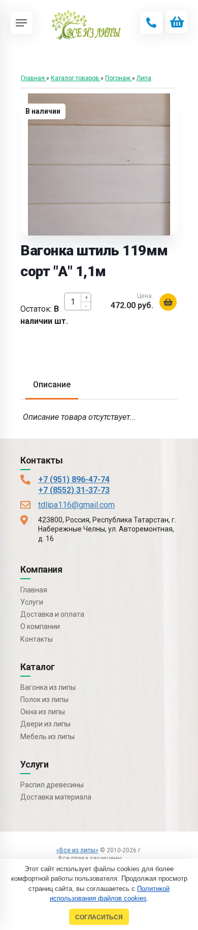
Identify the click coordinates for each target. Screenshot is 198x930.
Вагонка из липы (48, 687)
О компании (40, 626)
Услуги (31, 602)
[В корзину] (168, 302)
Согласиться (99, 917)
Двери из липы (45, 724)
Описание (52, 384)
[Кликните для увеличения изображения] (99, 164)
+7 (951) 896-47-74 (74, 479)
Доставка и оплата (52, 614)
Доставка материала (55, 797)
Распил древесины (52, 785)
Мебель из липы (47, 737)
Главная (33, 590)
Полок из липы (44, 699)
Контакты (36, 639)
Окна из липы (42, 712)
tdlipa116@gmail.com (76, 505)
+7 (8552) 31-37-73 (74, 490)
